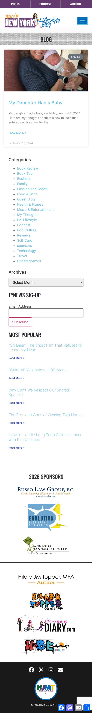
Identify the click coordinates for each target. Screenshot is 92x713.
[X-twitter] (41, 669)
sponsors (24, 245)
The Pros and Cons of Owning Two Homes (46, 415)
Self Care (24, 240)
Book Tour (25, 173)
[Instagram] (51, 669)
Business (24, 178)
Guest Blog (26, 199)
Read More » (17, 132)
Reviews (23, 235)
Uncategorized (29, 261)
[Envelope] (60, 669)
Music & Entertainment (35, 209)
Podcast (23, 225)
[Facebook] (31, 669)
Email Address (20, 306)
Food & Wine (27, 194)
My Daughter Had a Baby (35, 102)
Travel (22, 256)
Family (22, 184)
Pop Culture (26, 230)
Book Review (27, 168)
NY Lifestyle (27, 220)
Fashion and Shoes (32, 189)
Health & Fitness (30, 204)
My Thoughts (27, 214)
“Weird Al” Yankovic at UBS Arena (38, 370)
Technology (26, 251)
